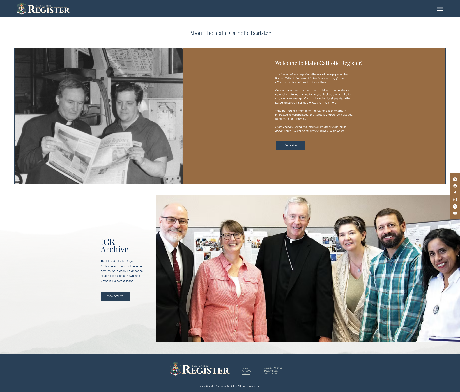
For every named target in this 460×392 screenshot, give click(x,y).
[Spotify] (455, 186)
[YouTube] (455, 213)
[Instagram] (455, 199)
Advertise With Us (273, 368)
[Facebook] (455, 193)
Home (245, 368)
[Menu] (439, 8)
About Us (246, 371)
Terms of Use (270, 373)
